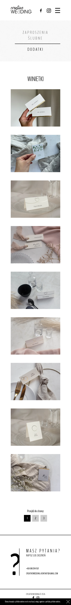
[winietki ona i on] (35, 199)
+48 (32, 568)
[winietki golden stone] (35, 472)
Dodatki (35, 49)
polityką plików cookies (53, 601)
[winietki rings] (35, 381)
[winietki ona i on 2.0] (35, 336)
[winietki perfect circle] (35, 427)
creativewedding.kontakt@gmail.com (42, 573)
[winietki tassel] (35, 244)
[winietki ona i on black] (35, 290)
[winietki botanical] (35, 153)
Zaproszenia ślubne (35, 35)
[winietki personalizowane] (35, 108)
